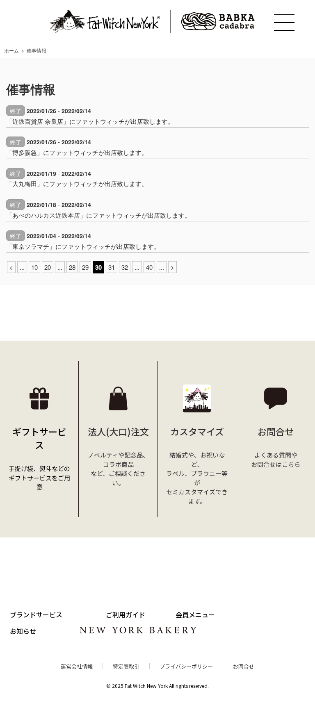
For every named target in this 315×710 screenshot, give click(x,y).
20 (47, 267)
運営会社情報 (77, 666)
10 (34, 267)
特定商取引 (126, 666)
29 (85, 267)
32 (124, 267)
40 (149, 267)
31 (111, 267)
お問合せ (243, 666)
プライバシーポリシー (186, 666)
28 (72, 267)
